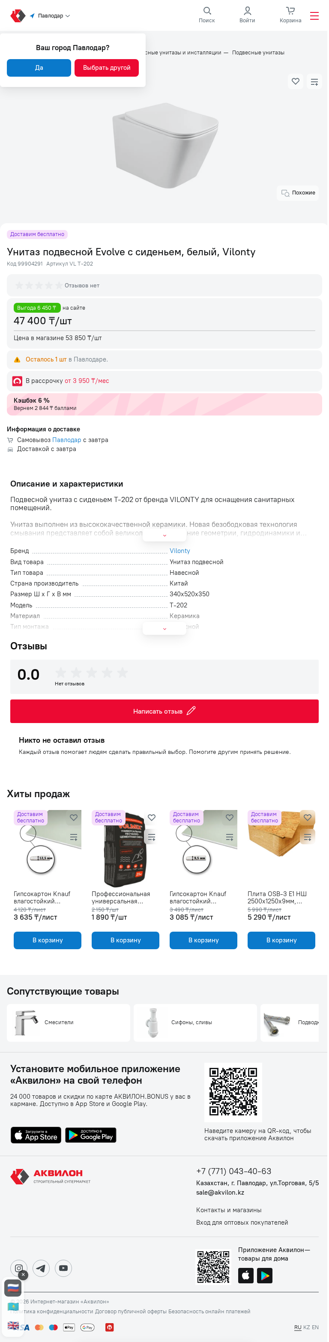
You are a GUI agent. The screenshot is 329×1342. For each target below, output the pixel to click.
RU (298, 1327)
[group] (40, 285)
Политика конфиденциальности (51, 1312)
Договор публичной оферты (131, 1312)
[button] (295, 81)
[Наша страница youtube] (63, 1268)
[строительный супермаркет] (18, 15)
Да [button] (39, 68)
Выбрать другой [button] (107, 68)
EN (315, 1327)
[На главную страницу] (51, 1196)
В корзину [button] (48, 940)
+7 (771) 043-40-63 (234, 1171)
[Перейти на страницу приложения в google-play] (91, 1136)
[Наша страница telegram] (41, 1268)
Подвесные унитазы (258, 53)
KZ (306, 1327)
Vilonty (180, 551)
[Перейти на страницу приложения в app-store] (36, 1136)
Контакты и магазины (229, 1210)
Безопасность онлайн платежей (209, 1312)
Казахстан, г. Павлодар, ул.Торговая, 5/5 (257, 1183)
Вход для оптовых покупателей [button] (242, 1222)
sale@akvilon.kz (220, 1192)
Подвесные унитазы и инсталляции (175, 53)
